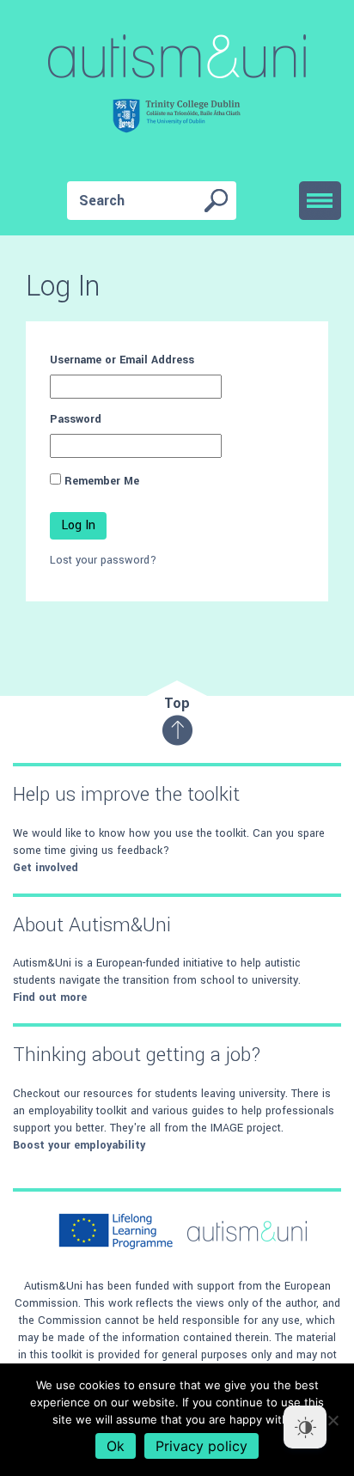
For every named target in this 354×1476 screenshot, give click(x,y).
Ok (116, 1446)
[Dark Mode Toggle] (305, 1427)
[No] (332, 1420)
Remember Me (101, 481)
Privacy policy (201, 1446)
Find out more (50, 997)
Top (177, 703)
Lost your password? (103, 560)
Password (75, 419)
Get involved (45, 867)
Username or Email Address (122, 360)
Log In (78, 525)
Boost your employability (79, 1145)
